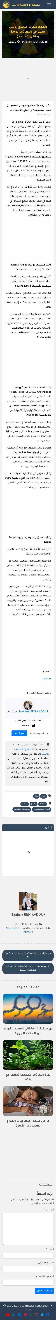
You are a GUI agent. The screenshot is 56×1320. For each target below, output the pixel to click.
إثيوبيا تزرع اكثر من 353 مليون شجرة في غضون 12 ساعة (26, 968)
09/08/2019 (38, 42)
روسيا (24, 804)
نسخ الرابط (19, 732)
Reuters (47, 679)
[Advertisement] (28, 79)
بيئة (36, 796)
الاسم (50, 1249)
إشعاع (42, 804)
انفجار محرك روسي (41, 809)
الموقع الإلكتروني (45, 1276)
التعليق (49, 1210)
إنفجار (33, 804)
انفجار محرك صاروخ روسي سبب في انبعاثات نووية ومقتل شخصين (28, 32)
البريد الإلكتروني (45, 1263)
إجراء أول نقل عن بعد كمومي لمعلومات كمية (28, 953)
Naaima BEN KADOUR (33, 711)
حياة (43, 796)
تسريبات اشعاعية (22, 809)
